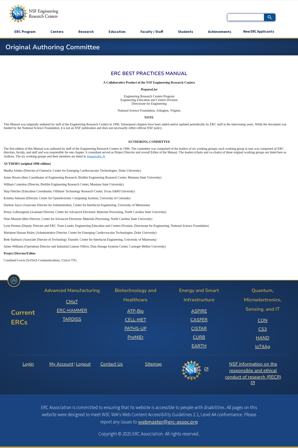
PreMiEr (136, 337)
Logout (83, 364)
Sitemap (153, 364)
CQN (263, 320)
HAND (262, 338)
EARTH (199, 346)
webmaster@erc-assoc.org (168, 422)
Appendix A (96, 156)
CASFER (199, 320)
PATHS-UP (135, 328)
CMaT (72, 302)
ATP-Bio (135, 311)
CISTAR (199, 328)
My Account (61, 364)
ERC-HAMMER (72, 310)
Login (28, 364)
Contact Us (111, 364)
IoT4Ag (262, 347)
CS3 (262, 329)
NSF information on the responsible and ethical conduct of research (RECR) (253, 370)
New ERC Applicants (258, 31)
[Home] (33, 13)
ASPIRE (199, 311)
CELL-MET (135, 320)
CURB (199, 337)
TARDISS (72, 319)
